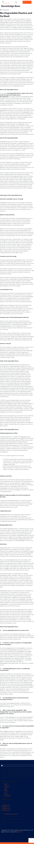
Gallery (6, 790)
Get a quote (27, 2)
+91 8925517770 (5, 805)
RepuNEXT (19, 832)
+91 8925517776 (5, 808)
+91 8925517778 (5, 810)
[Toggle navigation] (16, 2)
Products (6, 787)
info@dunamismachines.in (11, 814)
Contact (6, 794)
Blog (5, 789)
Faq (5, 792)
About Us (6, 785)
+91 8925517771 (5, 807)
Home (6, 784)
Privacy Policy (7, 795)
